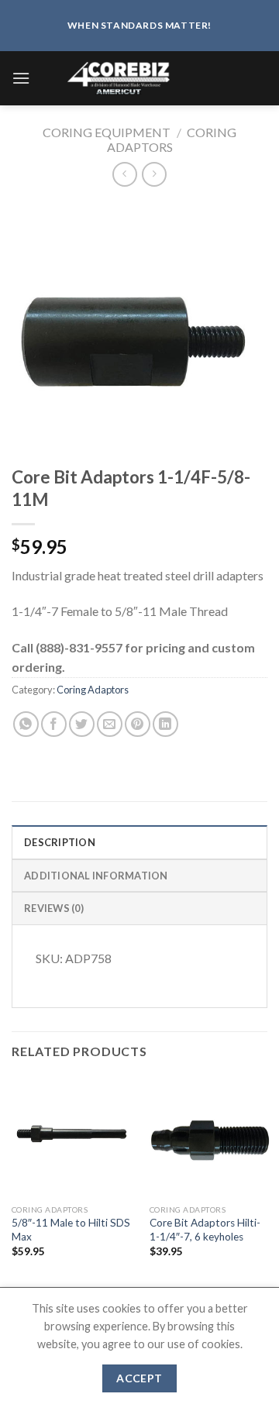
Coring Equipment (106, 132)
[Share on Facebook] (54, 724)
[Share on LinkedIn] (165, 724)
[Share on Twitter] (82, 724)
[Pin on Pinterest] (137, 724)
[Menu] (21, 78)
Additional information (96, 875)
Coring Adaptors (172, 139)
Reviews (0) (54, 908)
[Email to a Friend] (109, 724)
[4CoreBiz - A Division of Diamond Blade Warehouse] (149, 78)
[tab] (139, 841)
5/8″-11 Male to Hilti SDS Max (71, 1229)
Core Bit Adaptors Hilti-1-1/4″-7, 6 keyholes (205, 1229)
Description (59, 842)
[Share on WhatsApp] (26, 724)
